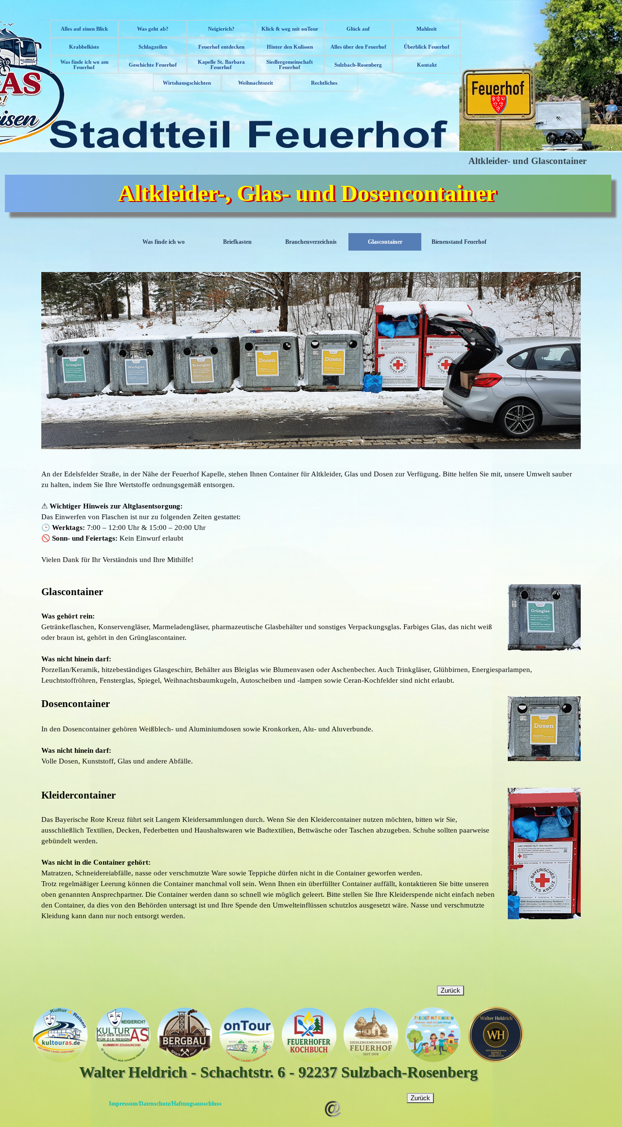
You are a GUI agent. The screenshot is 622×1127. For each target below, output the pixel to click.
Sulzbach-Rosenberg (358, 65)
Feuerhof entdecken (221, 47)
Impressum (123, 1103)
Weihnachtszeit (255, 83)
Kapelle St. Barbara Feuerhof (221, 64)
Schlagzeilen (152, 47)
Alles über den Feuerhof (358, 47)
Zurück (450, 990)
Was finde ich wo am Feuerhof (84, 64)
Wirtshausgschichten (187, 83)
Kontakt (427, 65)
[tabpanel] (311, 517)
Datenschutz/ (155, 1103)
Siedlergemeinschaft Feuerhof (289, 64)
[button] (333, 1097)
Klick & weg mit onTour (289, 29)
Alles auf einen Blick (84, 29)
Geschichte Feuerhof (153, 65)
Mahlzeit (426, 29)
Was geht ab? (153, 29)
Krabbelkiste (84, 47)
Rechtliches (324, 83)
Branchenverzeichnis (311, 241)
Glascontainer (385, 241)
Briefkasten (237, 241)
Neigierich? (221, 29)
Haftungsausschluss (197, 1103)
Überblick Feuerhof (426, 47)
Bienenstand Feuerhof (459, 241)
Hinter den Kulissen (290, 47)
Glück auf (358, 29)
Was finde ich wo (163, 241)
